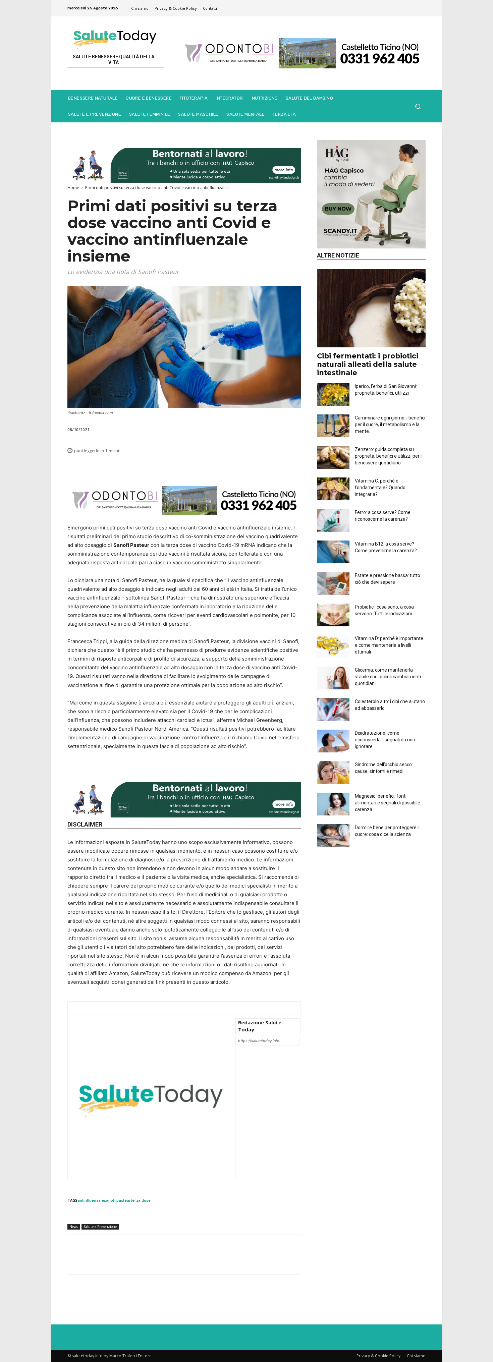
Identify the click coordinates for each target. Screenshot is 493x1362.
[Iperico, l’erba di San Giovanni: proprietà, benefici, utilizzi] (333, 394)
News (73, 1226)
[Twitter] (201, 466)
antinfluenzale (90, 1200)
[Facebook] (185, 466)
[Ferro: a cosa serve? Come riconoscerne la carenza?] (333, 520)
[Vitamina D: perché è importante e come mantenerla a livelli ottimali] (333, 646)
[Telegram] (278, 466)
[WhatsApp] (216, 466)
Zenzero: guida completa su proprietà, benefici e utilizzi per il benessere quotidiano (389, 456)
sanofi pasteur (117, 1200)
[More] (294, 466)
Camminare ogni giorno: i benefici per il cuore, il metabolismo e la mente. (390, 424)
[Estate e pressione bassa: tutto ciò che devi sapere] (333, 583)
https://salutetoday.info (258, 1040)
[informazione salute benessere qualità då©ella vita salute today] (115, 37)
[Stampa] (262, 466)
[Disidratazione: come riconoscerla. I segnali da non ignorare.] (333, 741)
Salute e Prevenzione (100, 1226)
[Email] (247, 466)
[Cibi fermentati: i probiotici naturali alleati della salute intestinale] (371, 308)
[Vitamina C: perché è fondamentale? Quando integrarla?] (333, 488)
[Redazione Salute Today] (151, 1098)
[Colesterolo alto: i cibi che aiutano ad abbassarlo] (333, 709)
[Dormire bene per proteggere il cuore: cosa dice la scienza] (333, 835)
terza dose (141, 1200)
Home (73, 187)
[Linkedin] (231, 466)
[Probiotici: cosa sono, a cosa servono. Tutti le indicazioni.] (333, 615)
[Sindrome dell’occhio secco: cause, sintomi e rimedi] (333, 772)
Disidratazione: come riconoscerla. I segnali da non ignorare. (385, 739)
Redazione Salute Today (259, 1026)
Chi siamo (416, 1356)
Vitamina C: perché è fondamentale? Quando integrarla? (380, 487)
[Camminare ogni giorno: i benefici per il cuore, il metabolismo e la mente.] (333, 425)
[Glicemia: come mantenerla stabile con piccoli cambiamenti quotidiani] (333, 678)
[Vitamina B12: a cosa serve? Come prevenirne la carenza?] (333, 552)
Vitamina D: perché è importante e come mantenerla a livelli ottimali (389, 645)
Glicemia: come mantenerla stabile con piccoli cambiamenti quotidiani (388, 676)
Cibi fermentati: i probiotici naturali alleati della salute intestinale (367, 364)
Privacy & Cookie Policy (378, 1356)
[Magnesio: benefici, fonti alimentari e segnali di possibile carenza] (333, 804)
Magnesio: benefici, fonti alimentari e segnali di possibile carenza (387, 802)
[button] (418, 106)
